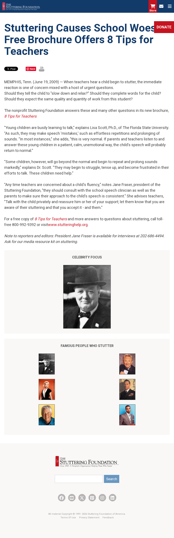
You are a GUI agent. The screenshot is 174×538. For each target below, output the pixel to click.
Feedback (108, 517)
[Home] (21, 6)
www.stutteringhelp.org (68, 224)
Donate (164, 27)
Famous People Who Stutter (87, 346)
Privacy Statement (89, 517)
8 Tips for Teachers (20, 116)
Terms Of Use (68, 517)
